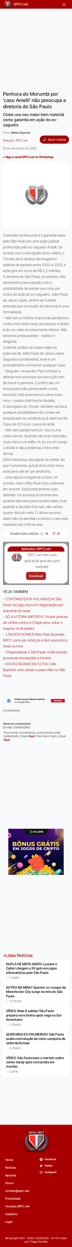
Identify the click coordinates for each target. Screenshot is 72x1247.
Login (9, 1222)
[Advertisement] (36, 48)
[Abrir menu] (64, 4)
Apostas (10, 1175)
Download (36, 576)
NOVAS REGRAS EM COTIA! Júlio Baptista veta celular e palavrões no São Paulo (34, 670)
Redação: (15, 140)
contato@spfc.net (17, 1191)
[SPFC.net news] (36, 700)
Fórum (9, 1183)
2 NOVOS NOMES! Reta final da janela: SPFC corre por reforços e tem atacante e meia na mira (35, 640)
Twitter (48, 1165)
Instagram (50, 1172)
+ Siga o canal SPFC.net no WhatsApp (28, 157)
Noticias (10, 1167)
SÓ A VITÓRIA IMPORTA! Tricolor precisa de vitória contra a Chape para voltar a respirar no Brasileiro (35, 622)
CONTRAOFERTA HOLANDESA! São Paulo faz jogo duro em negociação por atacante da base (33, 605)
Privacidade (12, 1198)
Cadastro (11, 1214)
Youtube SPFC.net (17, 1206)
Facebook (50, 1159)
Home (9, 1160)
